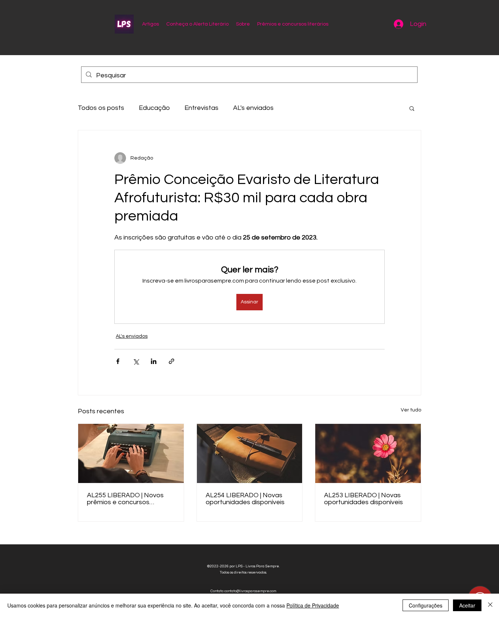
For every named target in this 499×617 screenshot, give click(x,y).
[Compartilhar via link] (171, 361)
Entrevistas (201, 107)
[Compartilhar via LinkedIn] (153, 361)
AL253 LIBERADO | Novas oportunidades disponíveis (363, 499)
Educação (154, 107)
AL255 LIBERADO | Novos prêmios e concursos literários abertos (125, 499)
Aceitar (467, 605)
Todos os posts (101, 107)
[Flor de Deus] (368, 453)
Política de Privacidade (312, 605)
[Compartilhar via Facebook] (117, 361)
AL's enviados (253, 107)
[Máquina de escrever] (131, 453)
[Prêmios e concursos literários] (249, 453)
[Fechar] (490, 605)
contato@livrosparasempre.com (250, 591)
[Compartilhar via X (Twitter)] (135, 361)
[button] (411, 108)
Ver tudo (411, 410)
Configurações (425, 605)
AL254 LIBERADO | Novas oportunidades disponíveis (245, 499)
